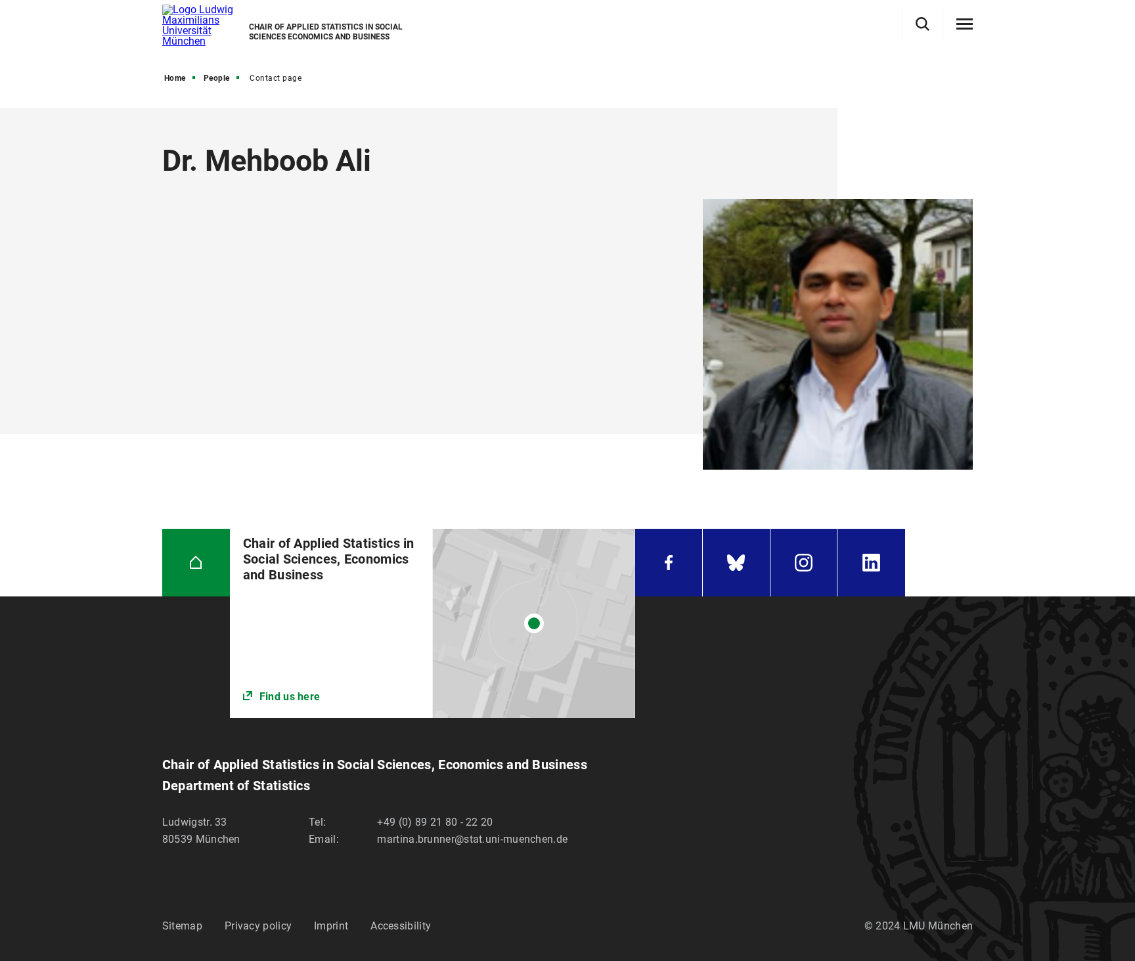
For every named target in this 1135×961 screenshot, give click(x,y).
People (217, 78)
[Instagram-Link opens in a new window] (803, 562)
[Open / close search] (922, 24)
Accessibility (400, 926)
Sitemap (182, 926)
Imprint (331, 926)
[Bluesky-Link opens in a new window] (736, 562)
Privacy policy (258, 926)
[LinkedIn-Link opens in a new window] (871, 562)
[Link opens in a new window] (432, 623)
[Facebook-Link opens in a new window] (668, 562)
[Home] (196, 562)
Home (175, 78)
